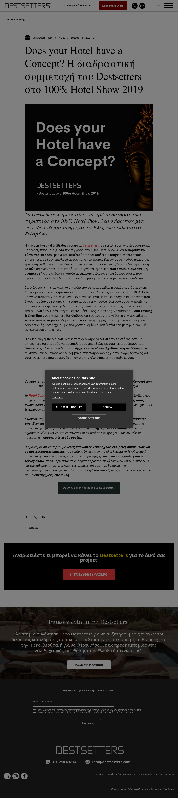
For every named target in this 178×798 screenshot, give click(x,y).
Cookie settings (89, 418)
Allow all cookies (69, 407)
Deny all (109, 407)
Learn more (57, 397)
